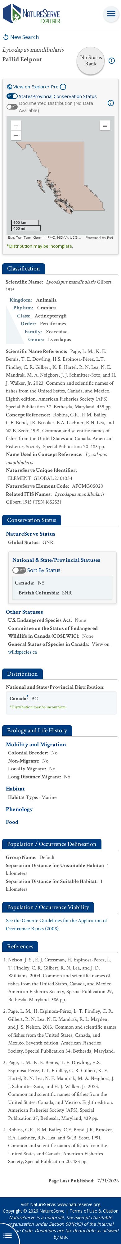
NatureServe (52, 1211)
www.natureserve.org (78, 1204)
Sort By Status (43, 570)
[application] (60, 178)
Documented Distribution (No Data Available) (56, 106)
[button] (16, 125)
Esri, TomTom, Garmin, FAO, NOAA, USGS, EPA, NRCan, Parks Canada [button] (46, 237)
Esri (110, 238)
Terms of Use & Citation (94, 1211)
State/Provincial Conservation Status (58, 96)
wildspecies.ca (22, 652)
